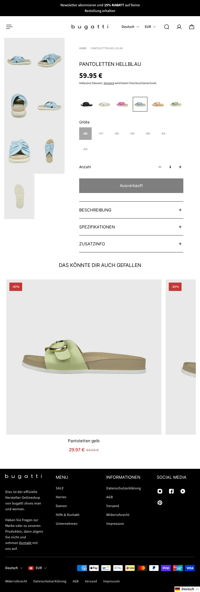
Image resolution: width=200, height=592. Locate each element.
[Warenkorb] (191, 27)
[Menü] (8, 27)
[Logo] (90, 27)
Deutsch (11, 568)
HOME (82, 48)
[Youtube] (183, 491)
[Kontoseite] (179, 27)
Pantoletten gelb (84, 440)
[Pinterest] (160, 502)
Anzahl (85, 167)
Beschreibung (95, 210)
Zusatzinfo (92, 243)
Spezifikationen (97, 226)
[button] (187, 589)
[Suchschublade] (166, 27)
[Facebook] (171, 491)
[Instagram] (160, 491)
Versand (109, 83)
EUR (39, 568)
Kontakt (25, 543)
